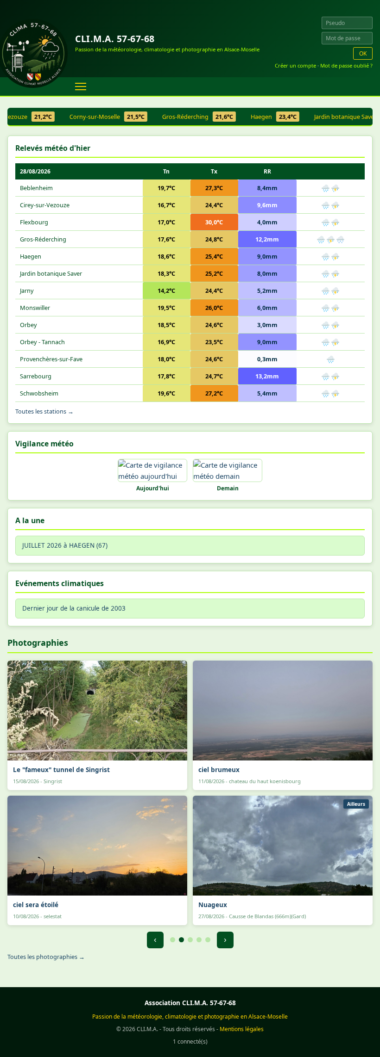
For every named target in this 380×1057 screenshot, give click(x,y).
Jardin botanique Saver (51, 273)
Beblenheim (36, 188)
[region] (190, 117)
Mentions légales (242, 1029)
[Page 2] (181, 939)
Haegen (266, 116)
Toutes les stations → (44, 411)
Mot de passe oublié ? (346, 65)
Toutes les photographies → (46, 956)
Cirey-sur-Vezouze (45, 205)
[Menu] (81, 86)
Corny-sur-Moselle (99, 116)
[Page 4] (199, 939)
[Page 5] (207, 939)
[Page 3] (190, 939)
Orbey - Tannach (42, 342)
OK (363, 53)
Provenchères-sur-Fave (51, 359)
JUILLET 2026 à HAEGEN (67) (65, 545)
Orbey (28, 325)
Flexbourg (34, 222)
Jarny (27, 290)
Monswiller (35, 307)
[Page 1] (172, 939)
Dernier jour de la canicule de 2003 (74, 608)
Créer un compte (295, 65)
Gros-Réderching (189, 116)
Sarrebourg (35, 376)
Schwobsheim (39, 393)
